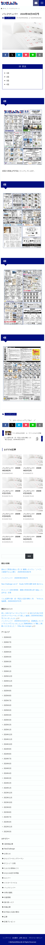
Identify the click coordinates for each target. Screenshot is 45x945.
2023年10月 (8, 802)
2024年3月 (7, 778)
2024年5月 (7, 768)
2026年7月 (7, 642)
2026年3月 (7, 662)
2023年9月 (7, 807)
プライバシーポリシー (35, 938)
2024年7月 (7, 759)
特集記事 (7, 907)
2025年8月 (7, 696)
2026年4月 (7, 657)
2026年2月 (7, 666)
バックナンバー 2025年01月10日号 (14, 621)
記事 (5, 917)
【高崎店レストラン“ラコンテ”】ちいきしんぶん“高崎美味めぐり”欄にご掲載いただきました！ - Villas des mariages (22, 623)
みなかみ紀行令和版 (11, 873)
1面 (7, 73)
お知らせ (7, 854)
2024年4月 (7, 773)
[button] (5, 55)
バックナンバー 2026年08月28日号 (14, 578)
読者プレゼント (10, 922)
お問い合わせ (23, 938)
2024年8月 (7, 754)
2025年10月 (8, 686)
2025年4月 (7, 715)
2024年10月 (8, 744)
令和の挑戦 (8, 892)
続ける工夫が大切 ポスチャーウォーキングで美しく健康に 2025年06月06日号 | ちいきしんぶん (22, 615)
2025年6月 (7, 705)
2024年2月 (7, 783)
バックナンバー (10, 18)
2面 (7, 77)
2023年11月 (8, 798)
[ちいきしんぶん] (9, 3)
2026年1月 (7, 671)
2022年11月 (8, 827)
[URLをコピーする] (39, 55)
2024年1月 (7, 788)
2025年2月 (7, 725)
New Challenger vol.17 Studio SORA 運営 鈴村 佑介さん (22, 584)
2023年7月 (7, 817)
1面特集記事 (8, 844)
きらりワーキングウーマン (14, 858)
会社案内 (15, 938)
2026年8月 (7, 637)
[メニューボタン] (42, 3)
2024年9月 (7, 749)
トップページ (7, 938)
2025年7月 (7, 700)
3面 (7, 81)
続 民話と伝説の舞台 (11, 912)
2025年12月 (8, 676)
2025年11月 (8, 681)
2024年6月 (7, 764)
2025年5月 (7, 710)
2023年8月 (7, 812)
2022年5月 (7, 832)
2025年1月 (7, 730)
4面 (7, 84)
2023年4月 (7, 822)
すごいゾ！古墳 (10, 863)
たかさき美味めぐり (11, 868)
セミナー (7, 878)
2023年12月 (8, 793)
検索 (29, 556)
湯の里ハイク (9, 902)
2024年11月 (8, 739)
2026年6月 (7, 647)
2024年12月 (8, 734)
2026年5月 (7, 652)
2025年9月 (7, 691)
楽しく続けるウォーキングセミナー (14, 613)
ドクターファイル (10, 883)
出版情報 (7, 897)
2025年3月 (7, 720)
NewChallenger (9, 849)
